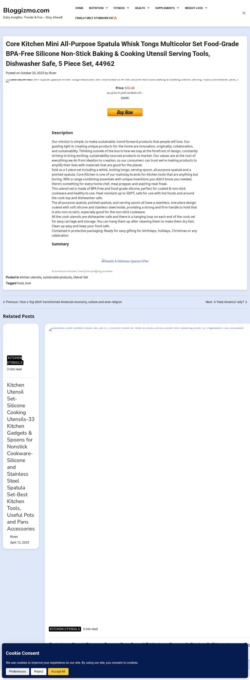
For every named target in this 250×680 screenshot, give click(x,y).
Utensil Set (80, 277)
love (28, 283)
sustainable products (57, 277)
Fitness (119, 8)
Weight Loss (194, 8)
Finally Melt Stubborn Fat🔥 (96, 18)
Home (79, 8)
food (20, 283)
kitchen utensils (30, 277)
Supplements (165, 8)
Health (140, 8)
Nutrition (96, 8)
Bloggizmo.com (26, 10)
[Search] (244, 13)
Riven (52, 73)
